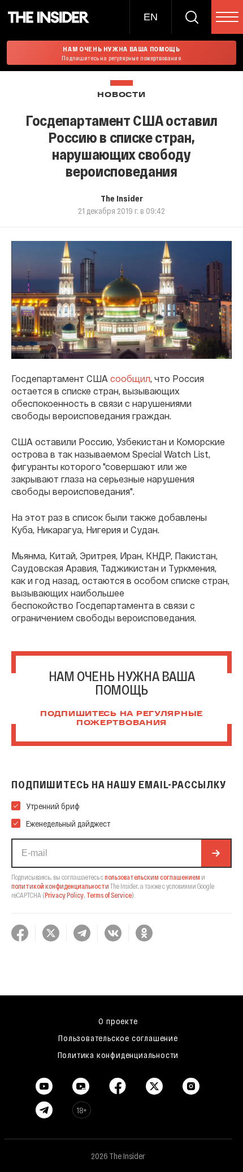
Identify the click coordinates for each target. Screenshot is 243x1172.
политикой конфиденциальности (60, 886)
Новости (121, 95)
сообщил (130, 378)
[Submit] (216, 853)
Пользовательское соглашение (118, 1038)
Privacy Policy (64, 895)
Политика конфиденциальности (118, 1055)
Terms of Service (109, 895)
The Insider (122, 198)
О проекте (117, 1021)
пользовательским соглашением (152, 877)
